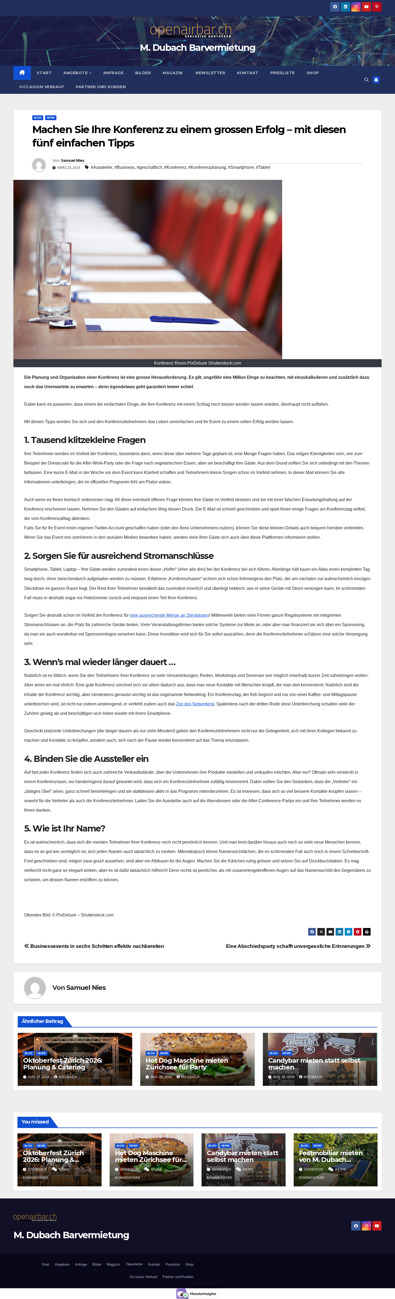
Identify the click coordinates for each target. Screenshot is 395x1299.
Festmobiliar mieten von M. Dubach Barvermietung (331, 1159)
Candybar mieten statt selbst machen (314, 1064)
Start (44, 72)
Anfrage (113, 72)
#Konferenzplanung (207, 167)
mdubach (68, 1077)
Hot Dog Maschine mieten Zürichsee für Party (187, 1064)
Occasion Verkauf (41, 86)
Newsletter (210, 72)
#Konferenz (175, 167)
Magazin (173, 72)
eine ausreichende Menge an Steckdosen (169, 615)
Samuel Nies (72, 160)
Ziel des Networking (195, 704)
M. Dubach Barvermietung (197, 47)
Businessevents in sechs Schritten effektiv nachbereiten (96, 946)
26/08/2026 (130, 1169)
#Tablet (263, 167)
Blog (38, 117)
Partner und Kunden (101, 86)
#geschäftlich (149, 167)
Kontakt (247, 72)
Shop (313, 72)
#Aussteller (101, 167)
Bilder (143, 72)
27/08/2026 (38, 1169)
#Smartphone (241, 167)
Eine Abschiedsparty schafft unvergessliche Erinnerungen (296, 946)
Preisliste (282, 72)
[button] (366, 79)
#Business (124, 167)
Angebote (76, 72)
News (51, 117)
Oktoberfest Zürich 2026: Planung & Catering (62, 1064)
